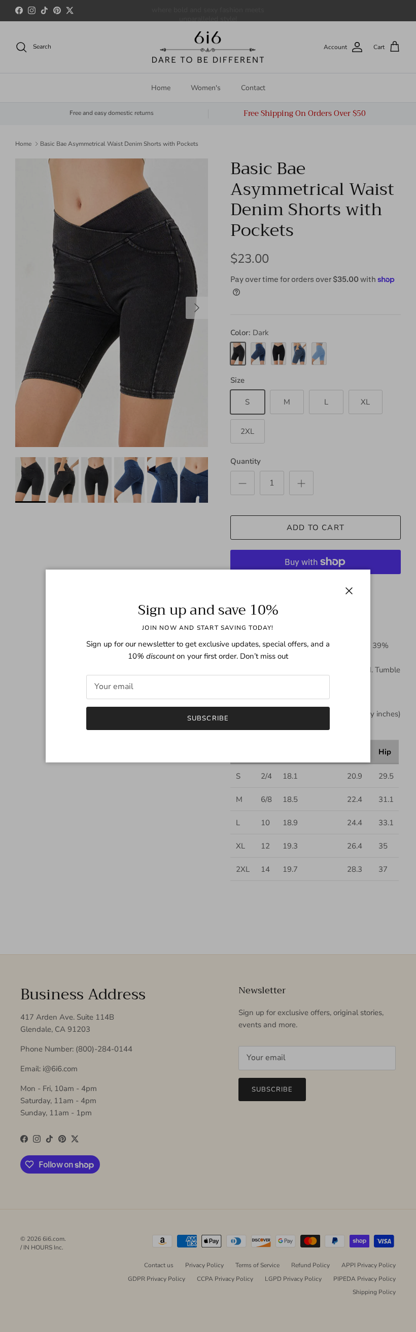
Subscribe (207, 718)
